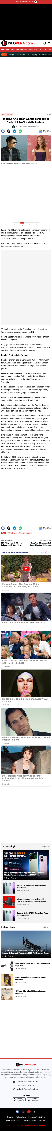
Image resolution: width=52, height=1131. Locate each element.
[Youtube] (29, 1111)
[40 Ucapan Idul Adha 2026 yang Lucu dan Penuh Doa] (7, 994)
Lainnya (43, 846)
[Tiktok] (34, 1111)
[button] (44, 43)
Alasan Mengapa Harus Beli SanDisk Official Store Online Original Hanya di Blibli (31, 900)
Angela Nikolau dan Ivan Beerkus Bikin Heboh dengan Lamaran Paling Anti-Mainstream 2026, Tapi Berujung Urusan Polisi (25, 952)
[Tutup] (35, 1)
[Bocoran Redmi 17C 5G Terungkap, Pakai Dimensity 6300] (9, 916)
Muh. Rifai (18, 127)
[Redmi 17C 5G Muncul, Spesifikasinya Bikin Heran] (9, 888)
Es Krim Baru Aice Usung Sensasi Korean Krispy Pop (30, 978)
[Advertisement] (26, 85)
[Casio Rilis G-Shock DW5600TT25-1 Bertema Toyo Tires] (7, 966)
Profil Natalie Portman (18, 355)
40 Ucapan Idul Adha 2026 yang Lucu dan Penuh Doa (30, 992)
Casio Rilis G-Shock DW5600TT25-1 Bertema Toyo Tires (32, 964)
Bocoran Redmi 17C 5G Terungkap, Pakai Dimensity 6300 (32, 914)
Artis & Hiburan (7, 115)
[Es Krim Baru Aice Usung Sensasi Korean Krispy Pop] (7, 980)
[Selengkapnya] (26, 1064)
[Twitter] (8, 131)
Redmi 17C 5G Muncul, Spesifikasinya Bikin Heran (31, 886)
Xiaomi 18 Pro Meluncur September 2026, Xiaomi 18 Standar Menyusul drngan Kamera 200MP (24, 874)
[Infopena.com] (17, 43)
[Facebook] (3, 131)
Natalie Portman (31, 233)
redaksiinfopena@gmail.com (28, 1089)
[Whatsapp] (20, 131)
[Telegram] (14, 131)
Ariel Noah (12, 230)
